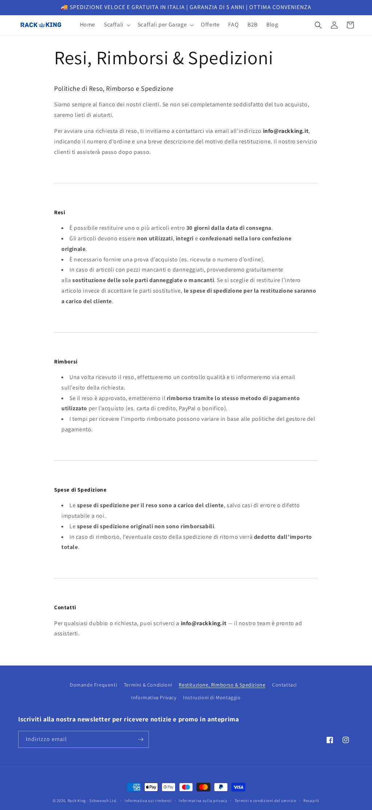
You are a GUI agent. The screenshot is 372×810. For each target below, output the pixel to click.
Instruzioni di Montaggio (211, 697)
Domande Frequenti (93, 684)
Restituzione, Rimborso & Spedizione (222, 684)
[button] (116, 25)
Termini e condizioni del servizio (265, 800)
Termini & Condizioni (148, 684)
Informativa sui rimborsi (148, 800)
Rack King (77, 800)
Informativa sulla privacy (203, 800)
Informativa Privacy (153, 697)
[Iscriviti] (141, 739)
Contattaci (284, 684)
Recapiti (311, 800)
